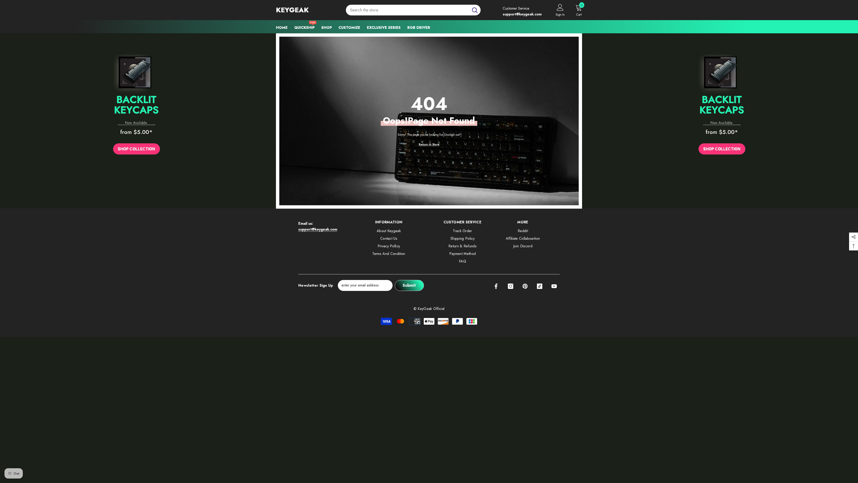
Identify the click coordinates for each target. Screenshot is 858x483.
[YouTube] (554, 286)
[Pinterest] (525, 286)
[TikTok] (539, 286)
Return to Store (429, 144)
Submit (409, 285)
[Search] (413, 10)
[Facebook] (496, 286)
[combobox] (407, 10)
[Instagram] (510, 286)
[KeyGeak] (136, 105)
